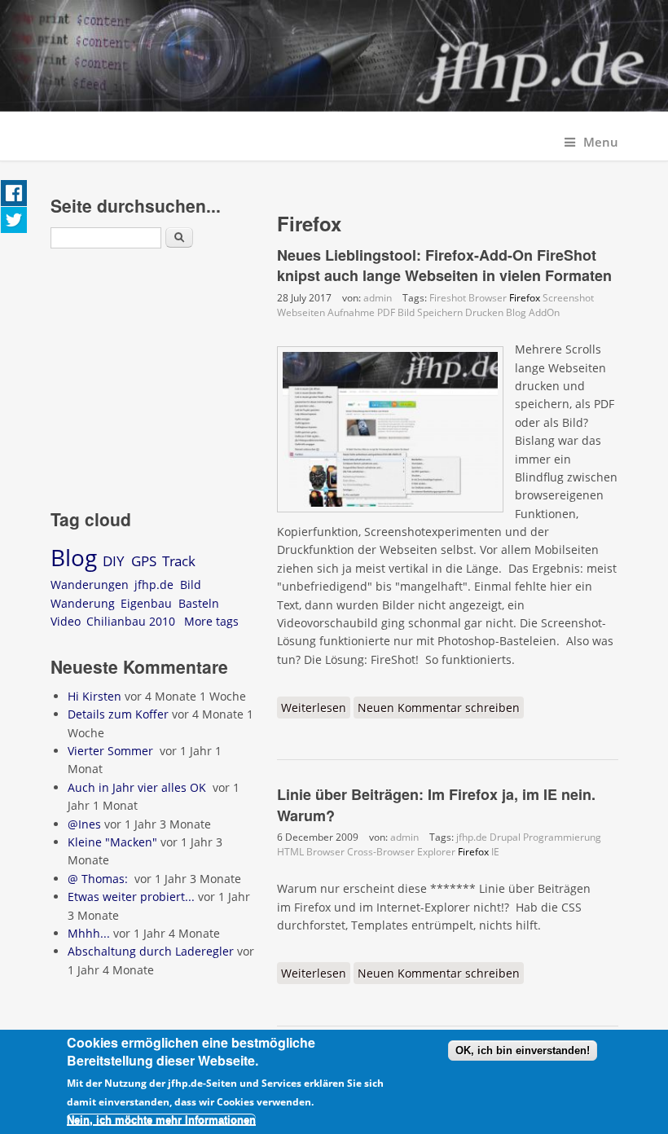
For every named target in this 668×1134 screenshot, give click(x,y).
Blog (516, 312)
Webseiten (301, 312)
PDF (386, 312)
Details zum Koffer (118, 714)
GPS (143, 561)
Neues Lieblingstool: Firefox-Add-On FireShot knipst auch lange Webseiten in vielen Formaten (444, 265)
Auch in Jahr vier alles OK (138, 787)
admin (377, 298)
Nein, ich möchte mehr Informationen (161, 1120)
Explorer (436, 852)
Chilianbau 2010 (130, 621)
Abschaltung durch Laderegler (151, 951)
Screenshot (568, 298)
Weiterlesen (315, 709)
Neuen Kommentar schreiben (439, 707)
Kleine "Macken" (112, 842)
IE (495, 852)
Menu (600, 142)
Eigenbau (146, 603)
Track (179, 561)
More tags (211, 621)
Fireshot (447, 298)
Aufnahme (351, 312)
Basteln (198, 603)
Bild (406, 312)
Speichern (440, 312)
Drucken (484, 312)
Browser (487, 298)
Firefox (524, 298)
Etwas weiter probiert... (131, 896)
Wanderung (83, 603)
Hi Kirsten (94, 696)
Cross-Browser (381, 852)
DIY (114, 561)
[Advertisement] (153, 381)
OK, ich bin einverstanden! (522, 1050)
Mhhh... (89, 933)
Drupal (505, 837)
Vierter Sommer (112, 750)
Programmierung (562, 837)
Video (66, 621)
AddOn (544, 312)
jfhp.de (471, 837)
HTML (290, 852)
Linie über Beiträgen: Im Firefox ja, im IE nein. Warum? (436, 804)
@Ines (84, 824)
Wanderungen (90, 584)
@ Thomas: (99, 878)
